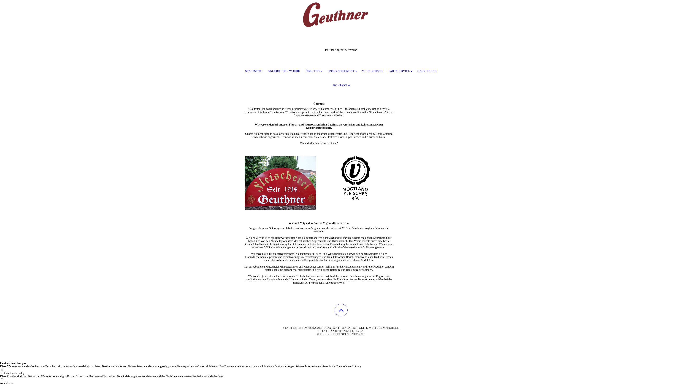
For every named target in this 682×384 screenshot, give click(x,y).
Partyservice (399, 71)
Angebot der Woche (284, 71)
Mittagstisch (372, 71)
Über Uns (313, 71)
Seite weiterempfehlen (379, 327)
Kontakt (340, 85)
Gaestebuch (427, 71)
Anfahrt (349, 327)
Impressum (313, 327)
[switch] (2, 369)
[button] (341, 310)
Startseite (253, 71)
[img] (341, 18)
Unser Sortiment (341, 71)
